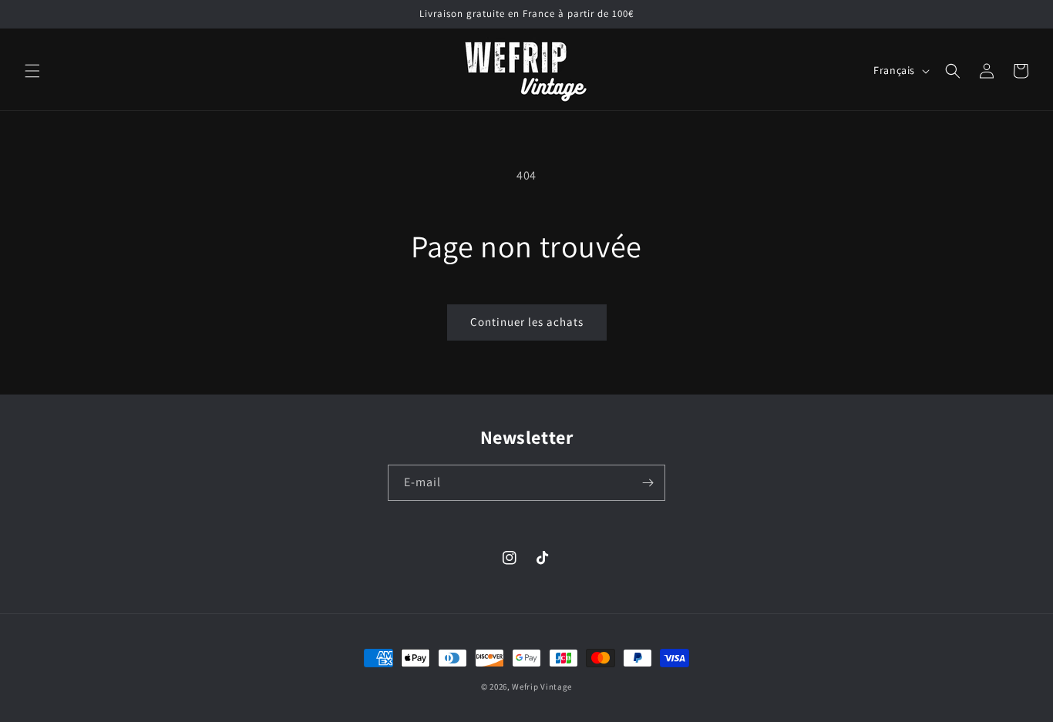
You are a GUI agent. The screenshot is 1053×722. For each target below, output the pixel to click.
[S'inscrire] (647, 483)
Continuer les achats (527, 321)
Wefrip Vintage (542, 686)
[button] (32, 71)
